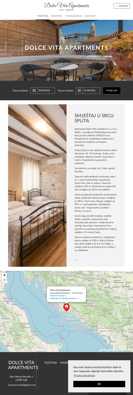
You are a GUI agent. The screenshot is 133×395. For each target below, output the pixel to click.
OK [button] (99, 384)
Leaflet (102, 350)
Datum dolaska (20, 91)
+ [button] (4, 275)
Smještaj (56, 16)
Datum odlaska (65, 91)
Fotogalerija (73, 16)
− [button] (4, 280)
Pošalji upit (111, 90)
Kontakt (90, 16)
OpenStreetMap (115, 350)
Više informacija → (58, 295)
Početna (42, 16)
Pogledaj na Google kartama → (64, 298)
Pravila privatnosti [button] (84, 375)
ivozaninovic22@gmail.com (22, 385)
